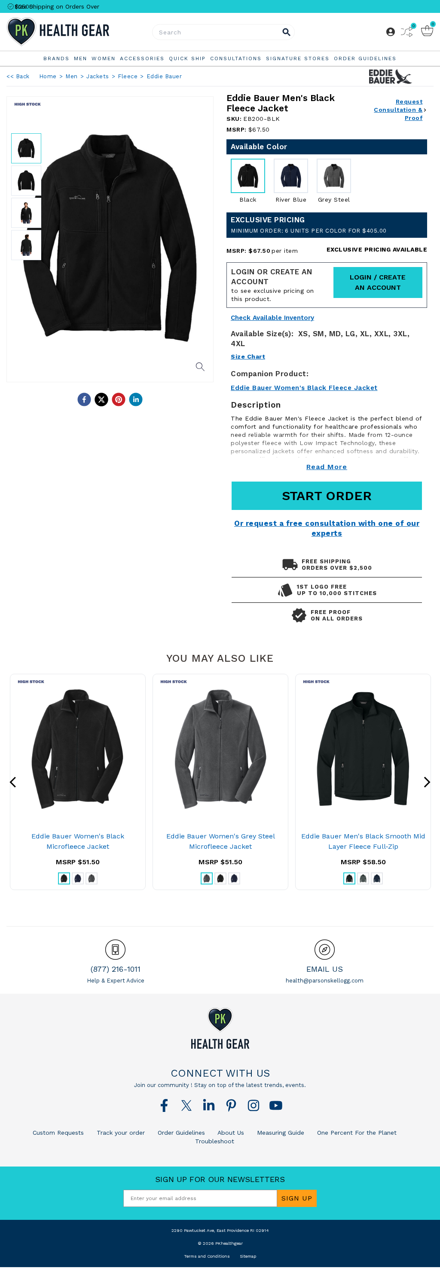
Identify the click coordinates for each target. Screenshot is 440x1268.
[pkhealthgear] (220, 1028)
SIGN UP (296, 1198)
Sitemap (248, 1256)
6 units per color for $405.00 (309, 230)
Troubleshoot (214, 1141)
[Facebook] (164, 1105)
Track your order (120, 1132)
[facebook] (84, 399)
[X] (186, 1105)
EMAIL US (324, 968)
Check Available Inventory (272, 318)
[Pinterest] (231, 1105)
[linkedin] (136, 399)
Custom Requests (58, 1132)
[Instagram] (253, 1105)
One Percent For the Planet (356, 1132)
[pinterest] (118, 399)
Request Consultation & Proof (398, 109)
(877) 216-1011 (116, 968)
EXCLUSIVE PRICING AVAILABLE (377, 249)
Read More (326, 467)
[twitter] (101, 399)
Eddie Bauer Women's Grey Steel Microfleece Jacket (220, 841)
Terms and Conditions (207, 1256)
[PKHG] (77, 31)
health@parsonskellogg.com (325, 980)
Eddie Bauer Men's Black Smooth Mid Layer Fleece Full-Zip (363, 841)
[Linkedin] (209, 1105)
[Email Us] (325, 949)
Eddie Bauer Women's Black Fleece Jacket (304, 388)
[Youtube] (276, 1105)
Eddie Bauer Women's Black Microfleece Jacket (77, 841)
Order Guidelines (180, 1132)
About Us (230, 1132)
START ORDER (327, 495)
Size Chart (248, 356)
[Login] (390, 32)
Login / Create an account (378, 282)
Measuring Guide (279, 1132)
